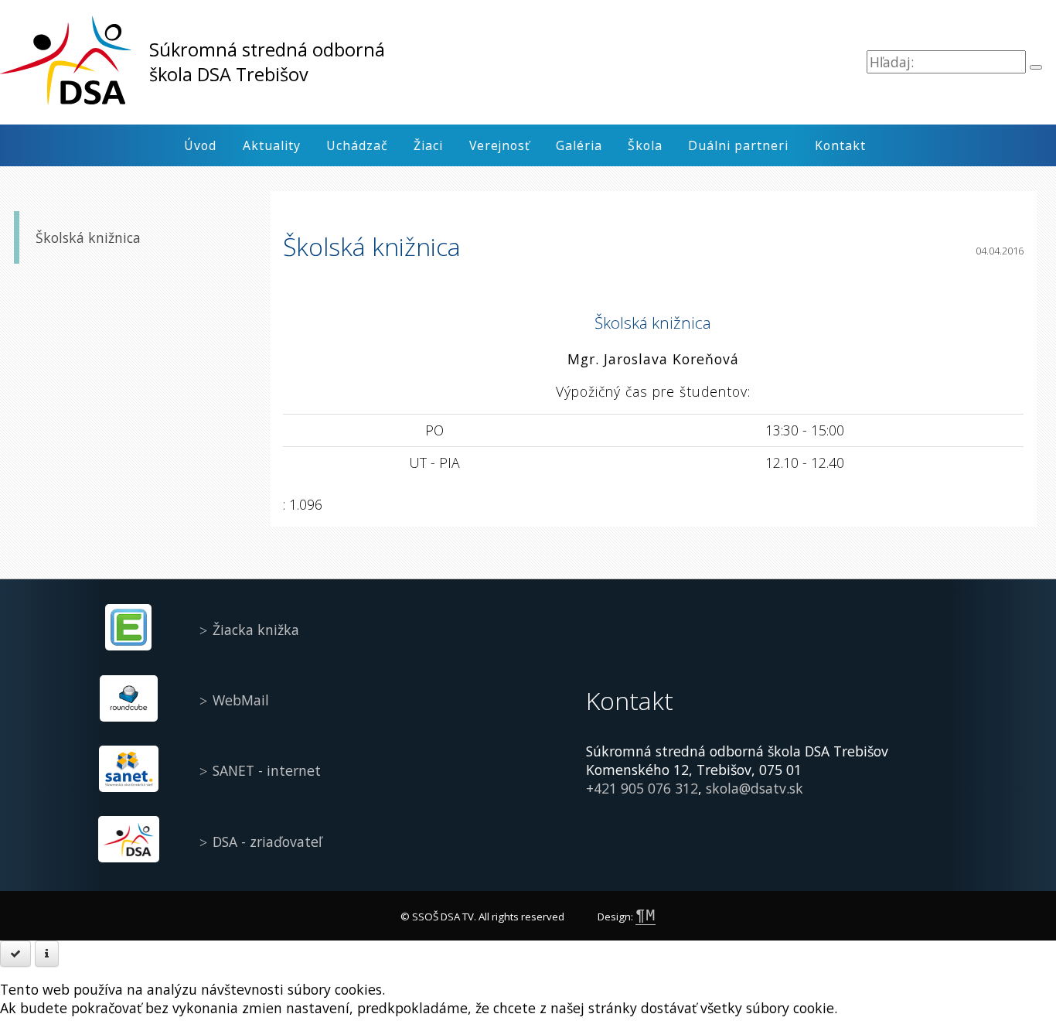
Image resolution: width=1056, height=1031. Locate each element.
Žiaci (428, 145)
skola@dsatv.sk (754, 788)
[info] (47, 954)
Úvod (200, 145)
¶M (645, 915)
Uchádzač (357, 145)
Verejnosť (499, 145)
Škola (645, 145)
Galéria (579, 145)
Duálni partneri (738, 145)
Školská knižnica (88, 238)
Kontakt (840, 145)
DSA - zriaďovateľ (267, 841)
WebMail (241, 700)
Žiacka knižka (256, 629)
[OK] (15, 954)
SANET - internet (267, 770)
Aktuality (272, 145)
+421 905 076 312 (642, 788)
